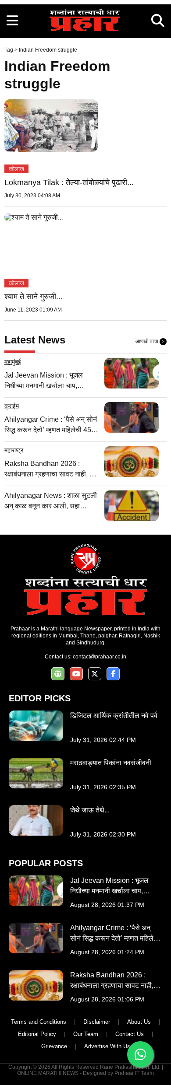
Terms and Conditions (38, 1021)
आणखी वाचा (149, 341)
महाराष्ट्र (13, 450)
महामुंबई (12, 361)
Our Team (85, 1034)
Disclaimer (96, 1021)
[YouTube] (76, 674)
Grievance (54, 1046)
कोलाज (16, 168)
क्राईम (11, 406)
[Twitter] (94, 674)
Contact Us (129, 1034)
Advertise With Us (107, 1046)
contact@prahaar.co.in (99, 657)
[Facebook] (113, 674)
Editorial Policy (37, 1034)
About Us (139, 1021)
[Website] (57, 674)
